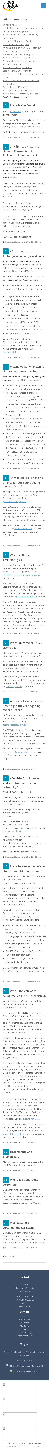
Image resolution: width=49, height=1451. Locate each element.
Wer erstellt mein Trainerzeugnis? (18, 54)
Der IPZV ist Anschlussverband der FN (27, 1366)
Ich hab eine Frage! (11, 24)
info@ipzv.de (24, 1303)
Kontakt (39, 1446)
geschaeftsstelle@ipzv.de (14, 501)
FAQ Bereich (15, 111)
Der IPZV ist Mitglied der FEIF (27, 1371)
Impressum (11, 1446)
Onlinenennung (24, 1332)
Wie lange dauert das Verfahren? (18, 90)
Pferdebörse (24, 1319)
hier (36, 851)
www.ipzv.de (24, 1306)
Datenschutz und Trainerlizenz (17, 87)
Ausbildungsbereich (34, 132)
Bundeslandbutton (23, 528)
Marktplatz (24, 1326)
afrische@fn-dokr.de (12, 1134)
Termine (24, 1329)
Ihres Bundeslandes (25, 596)
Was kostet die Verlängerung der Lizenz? (21, 93)
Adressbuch (24, 1322)
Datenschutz (29, 1446)
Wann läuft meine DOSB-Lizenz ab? (19, 57)
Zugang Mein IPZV (24, 1360)
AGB (20, 1446)
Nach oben (9, 1256)
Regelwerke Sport (24, 1335)
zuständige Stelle (14, 686)
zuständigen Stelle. (31, 1118)
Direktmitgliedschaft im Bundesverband (21, 575)
